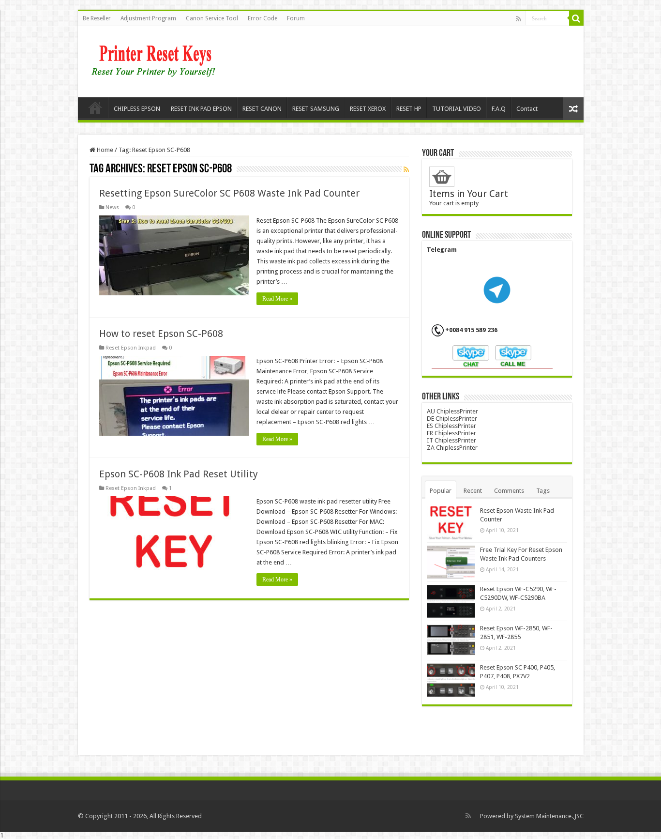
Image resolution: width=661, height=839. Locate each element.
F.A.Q (499, 108)
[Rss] (518, 19)
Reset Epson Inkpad (130, 348)
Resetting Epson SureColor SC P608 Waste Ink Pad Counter (229, 193)
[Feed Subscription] (406, 169)
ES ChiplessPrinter (451, 425)
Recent (473, 490)
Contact (527, 108)
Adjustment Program (148, 18)
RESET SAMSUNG (315, 108)
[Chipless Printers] (155, 60)
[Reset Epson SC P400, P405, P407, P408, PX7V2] (451, 679)
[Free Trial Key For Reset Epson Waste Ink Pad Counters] (451, 562)
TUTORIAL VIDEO (456, 108)
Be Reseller (97, 18)
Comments (509, 490)
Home (95, 107)
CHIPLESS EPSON (137, 108)
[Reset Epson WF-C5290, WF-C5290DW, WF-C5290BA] (451, 601)
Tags (543, 490)
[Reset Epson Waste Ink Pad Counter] (451, 522)
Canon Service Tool (212, 18)
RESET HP (408, 108)
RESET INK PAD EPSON (201, 108)
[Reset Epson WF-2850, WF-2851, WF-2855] (451, 640)
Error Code (262, 18)
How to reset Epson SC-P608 (161, 333)
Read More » (277, 298)
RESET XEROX (368, 108)
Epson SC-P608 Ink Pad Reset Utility (178, 474)
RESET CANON (262, 108)
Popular (440, 490)
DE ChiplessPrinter (452, 418)
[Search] (576, 18)
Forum (296, 18)
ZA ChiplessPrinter (452, 447)
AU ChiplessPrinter (452, 411)
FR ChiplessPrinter (451, 433)
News (112, 207)
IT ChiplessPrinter (451, 440)
